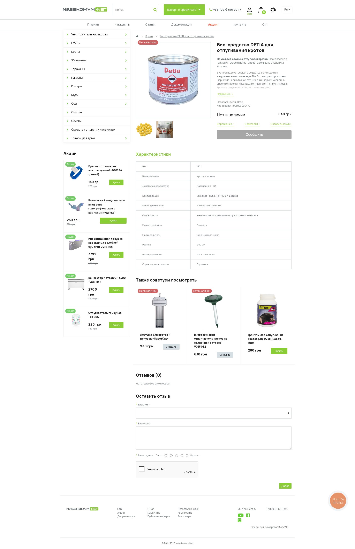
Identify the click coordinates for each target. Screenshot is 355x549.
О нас (151, 509)
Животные (78, 60)
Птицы (75, 43)
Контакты (240, 24)
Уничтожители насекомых (89, 34)
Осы (74, 103)
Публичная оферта (159, 516)
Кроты (75, 52)
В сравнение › (225, 124)
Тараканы (78, 69)
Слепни (76, 112)
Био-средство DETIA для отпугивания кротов (187, 36)
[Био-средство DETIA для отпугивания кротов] (173, 116)
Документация (181, 24)
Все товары (184, 516)
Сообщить (254, 134)
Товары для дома (83, 138)
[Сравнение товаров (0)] (273, 9)
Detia (240, 102)
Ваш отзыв (144, 423)
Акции (213, 24)
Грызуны (77, 77)
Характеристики (153, 154)
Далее (285, 485)
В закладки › (252, 124)
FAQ (119, 509)
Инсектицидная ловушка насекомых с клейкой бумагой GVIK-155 (105, 243)
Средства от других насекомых (93, 129)
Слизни (76, 121)
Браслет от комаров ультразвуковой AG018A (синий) (105, 170)
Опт (265, 24)
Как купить (122, 24)
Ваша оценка (145, 455)
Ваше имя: (144, 404)
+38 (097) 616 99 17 (227, 10)
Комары (76, 86)
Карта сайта (185, 512)
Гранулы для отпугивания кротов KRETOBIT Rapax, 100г (266, 339)
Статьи (150, 24)
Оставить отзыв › (281, 124)
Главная (93, 24)
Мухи (74, 95)
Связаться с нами (188, 509)
